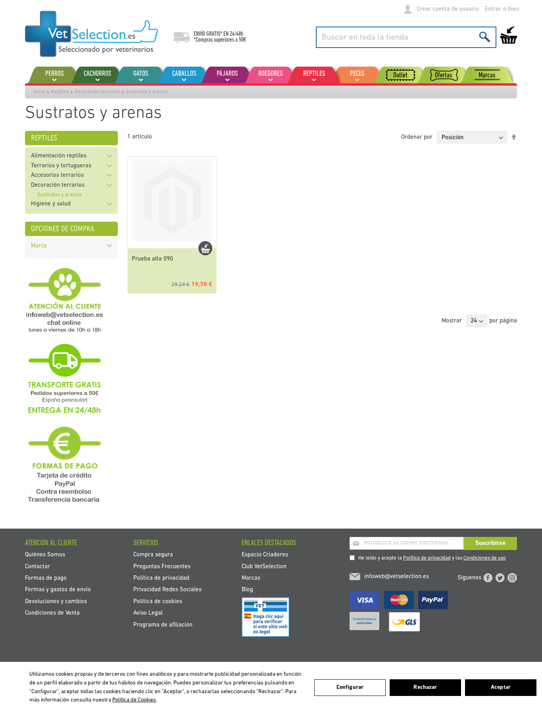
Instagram (512, 578)
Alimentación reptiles (58, 156)
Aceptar (501, 687)
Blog (247, 590)
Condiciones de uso (484, 558)
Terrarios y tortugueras (61, 166)
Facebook (488, 578)
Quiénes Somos (45, 555)
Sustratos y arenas (59, 195)
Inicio (39, 91)
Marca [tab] (39, 246)
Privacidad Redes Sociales (167, 590)
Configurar (349, 687)
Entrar (493, 9)
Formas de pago (46, 578)
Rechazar (425, 687)
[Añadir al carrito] (205, 248)
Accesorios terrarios (57, 175)
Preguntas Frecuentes (161, 566)
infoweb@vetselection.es (396, 577)
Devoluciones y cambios (56, 601)
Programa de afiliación (162, 625)
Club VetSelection (264, 566)
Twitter (500, 578)
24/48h (236, 34)
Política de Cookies (134, 700)
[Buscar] (484, 36)
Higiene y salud (51, 204)
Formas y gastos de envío (58, 590)
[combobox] (406, 37)
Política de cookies (157, 601)
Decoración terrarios (97, 91)
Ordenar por (416, 138)
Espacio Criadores (265, 555)
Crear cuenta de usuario (448, 9)
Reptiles (60, 91)
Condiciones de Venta (52, 613)
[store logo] (91, 34)
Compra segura (153, 555)
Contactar (37, 566)
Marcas (251, 578)
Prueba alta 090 (152, 259)
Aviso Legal (148, 613)
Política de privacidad (427, 558)
